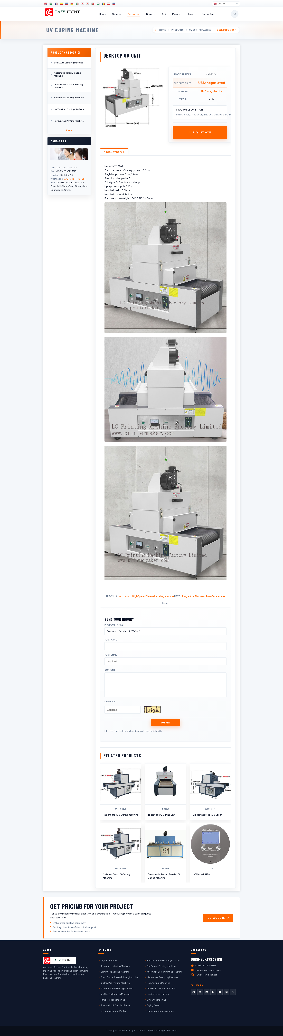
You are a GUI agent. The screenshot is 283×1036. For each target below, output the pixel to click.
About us (117, 13)
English (221, 3)
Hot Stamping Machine (158, 983)
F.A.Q (163, 13)
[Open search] (234, 14)
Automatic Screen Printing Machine (67, 74)
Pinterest (213, 992)
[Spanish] (61, 3)
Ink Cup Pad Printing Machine (69, 121)
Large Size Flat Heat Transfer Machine (203, 596)
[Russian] (66, 3)
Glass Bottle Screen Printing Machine (68, 86)
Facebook (193, 992)
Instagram (226, 992)
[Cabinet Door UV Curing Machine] (120, 843)
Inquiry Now (202, 132)
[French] (56, 3)
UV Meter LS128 (201, 874)
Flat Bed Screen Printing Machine (163, 960)
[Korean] (87, 3)
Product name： (114, 625)
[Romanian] (103, 3)
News (149, 13)
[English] (45, 3)
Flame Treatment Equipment (161, 1011)
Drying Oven (153, 1005)
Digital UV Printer (109, 960)
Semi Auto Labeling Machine (68, 62)
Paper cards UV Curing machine (120, 814)
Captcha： (110, 701)
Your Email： (111, 655)
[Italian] (77, 3)
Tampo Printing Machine (113, 999)
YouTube (220, 992)
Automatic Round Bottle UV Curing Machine (164, 876)
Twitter (200, 992)
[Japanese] (82, 3)
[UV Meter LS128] (210, 843)
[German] (71, 3)
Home (102, 13)
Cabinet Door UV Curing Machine (116, 876)
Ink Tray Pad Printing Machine (69, 109)
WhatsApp (233, 992)
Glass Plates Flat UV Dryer (207, 814)
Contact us (208, 13)
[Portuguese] (92, 3)
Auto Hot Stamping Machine (161, 988)
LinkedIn (206, 992)
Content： (110, 670)
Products (133, 13)
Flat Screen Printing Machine (161, 966)
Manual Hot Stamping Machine (162, 977)
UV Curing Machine (72, 30)
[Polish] (108, 3)
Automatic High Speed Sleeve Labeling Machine (146, 596)
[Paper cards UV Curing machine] (120, 783)
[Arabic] (50, 3)
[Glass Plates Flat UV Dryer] (210, 783)
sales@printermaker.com (208, 970)
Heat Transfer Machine (158, 994)
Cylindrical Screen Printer (113, 1011)
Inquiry (192, 13)
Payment (177, 13)
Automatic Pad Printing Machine (117, 988)
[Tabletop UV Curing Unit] (165, 783)
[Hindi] (98, 3)
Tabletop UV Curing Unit (161, 814)
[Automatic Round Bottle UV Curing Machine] (165, 843)
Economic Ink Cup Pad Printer (115, 1005)
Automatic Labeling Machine (69, 97)
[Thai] (113, 3)
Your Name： (111, 640)
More (69, 130)
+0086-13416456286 (75, 178)
